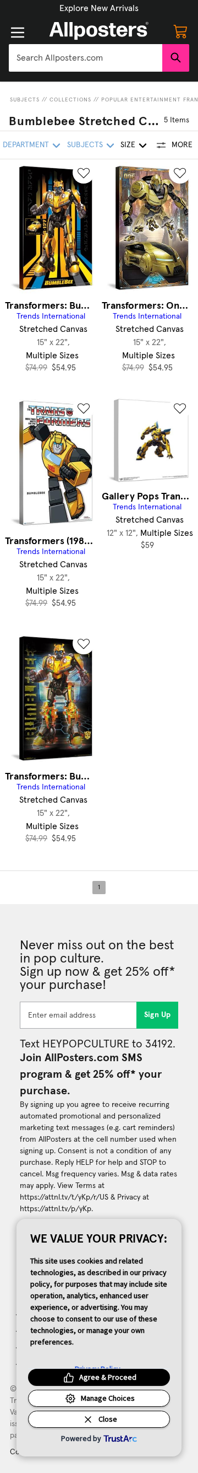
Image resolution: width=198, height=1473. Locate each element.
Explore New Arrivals (99, 8)
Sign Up (157, 1015)
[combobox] (85, 58)
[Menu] (17, 32)
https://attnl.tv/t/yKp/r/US (64, 1197)
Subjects (25, 100)
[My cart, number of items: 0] (180, 31)
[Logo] (99, 31)
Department (26, 145)
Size (127, 145)
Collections (70, 100)
